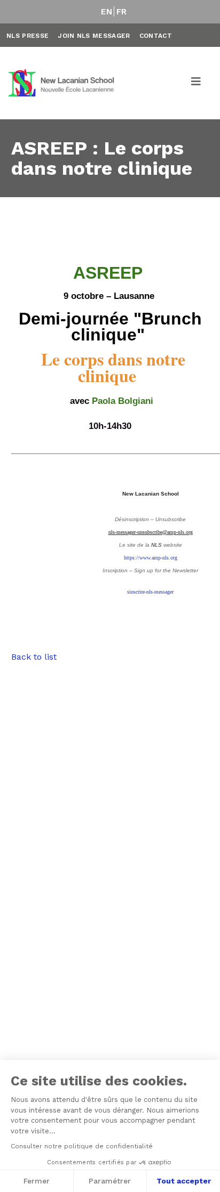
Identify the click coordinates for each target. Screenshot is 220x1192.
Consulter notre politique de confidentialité (82, 1146)
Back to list (34, 657)
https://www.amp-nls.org (150, 558)
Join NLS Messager (94, 35)
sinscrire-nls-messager (150, 592)
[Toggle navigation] (196, 83)
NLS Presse (27, 35)
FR (121, 12)
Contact (155, 35)
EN (106, 12)
